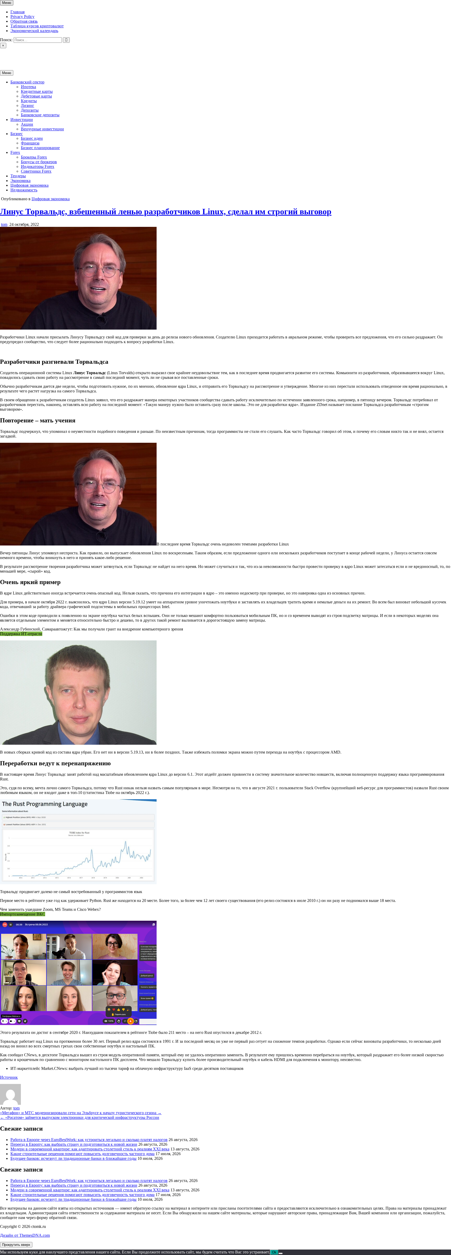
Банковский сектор (27, 82)
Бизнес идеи (32, 138)
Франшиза (30, 143)
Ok (274, 1252)
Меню (6, 3)
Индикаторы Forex (37, 166)
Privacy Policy (22, 16)
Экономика (20, 180)
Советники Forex (36, 171)
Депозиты (30, 110)
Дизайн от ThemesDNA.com (25, 1235)
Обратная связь (24, 21)
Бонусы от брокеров (39, 162)
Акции (27, 124)
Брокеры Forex (34, 157)
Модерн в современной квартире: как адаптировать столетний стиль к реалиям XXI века (89, 1149)
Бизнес (16, 133)
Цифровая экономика (29, 185)
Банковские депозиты (40, 115)
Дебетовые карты (36, 96)
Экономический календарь (34, 30)
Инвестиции (21, 119)
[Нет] (280, 1253)
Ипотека (28, 86)
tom (4, 224)
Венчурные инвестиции (42, 129)
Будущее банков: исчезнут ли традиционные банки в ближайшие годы (73, 1158)
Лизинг (27, 105)
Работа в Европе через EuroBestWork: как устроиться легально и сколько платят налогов (89, 1139)
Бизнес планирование (40, 147)
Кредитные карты (37, 91)
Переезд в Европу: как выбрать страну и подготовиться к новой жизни (73, 1144)
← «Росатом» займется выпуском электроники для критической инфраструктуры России (79, 1117)
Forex (15, 152)
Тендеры (18, 176)
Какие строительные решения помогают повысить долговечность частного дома (82, 1153)
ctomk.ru (7, 54)
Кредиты (29, 101)
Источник (9, 1077)
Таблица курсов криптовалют (37, 26)
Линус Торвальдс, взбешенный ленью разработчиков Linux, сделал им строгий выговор (165, 211)
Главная (17, 12)
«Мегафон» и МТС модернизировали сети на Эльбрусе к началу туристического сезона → (81, 1113)
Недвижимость (23, 190)
